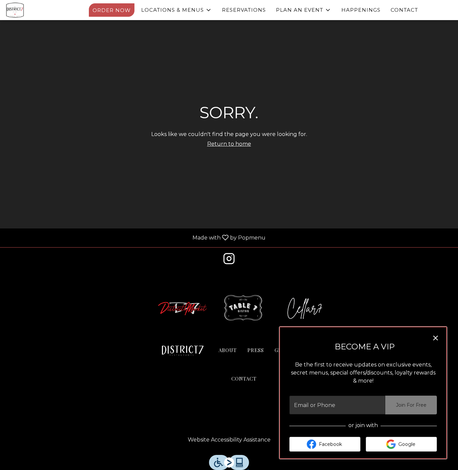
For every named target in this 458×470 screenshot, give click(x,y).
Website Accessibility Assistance (229, 440)
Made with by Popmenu (135, 237)
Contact (404, 10)
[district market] (182, 307)
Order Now (112, 10)
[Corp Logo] (182, 351)
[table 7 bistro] (243, 308)
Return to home (229, 144)
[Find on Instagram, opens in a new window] (229, 260)
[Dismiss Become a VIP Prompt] (435, 338)
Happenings (361, 10)
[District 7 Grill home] (35, 10)
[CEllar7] (304, 308)
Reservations (244, 10)
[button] (176, 10)
